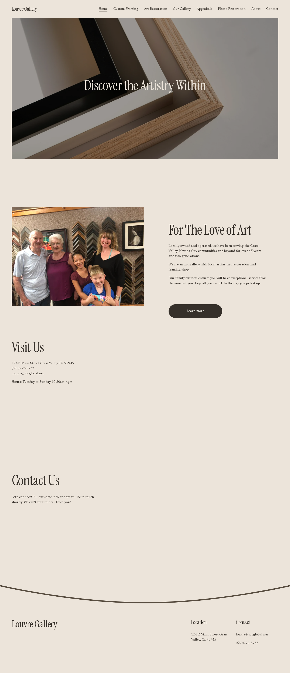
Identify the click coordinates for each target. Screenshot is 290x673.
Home (103, 9)
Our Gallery (182, 9)
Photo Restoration (232, 9)
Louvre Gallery (24, 9)
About (255, 9)
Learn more (195, 311)
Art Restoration (155, 9)
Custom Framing (125, 9)
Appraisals (204, 9)
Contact (272, 9)
